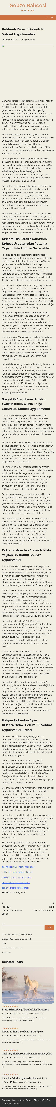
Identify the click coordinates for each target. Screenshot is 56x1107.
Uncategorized (19, 892)
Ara (3, 923)
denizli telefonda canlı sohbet (16, 882)
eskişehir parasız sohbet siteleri (16, 872)
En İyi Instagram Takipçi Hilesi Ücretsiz (17, 934)
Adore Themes (12, 1103)
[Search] (52, 17)
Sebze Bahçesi (28, 5)
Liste (4, 943)
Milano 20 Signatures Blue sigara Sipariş (22, 1031)
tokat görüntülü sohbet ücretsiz (17, 877)
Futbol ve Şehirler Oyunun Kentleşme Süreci (24, 1078)
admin (32, 39)
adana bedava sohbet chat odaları (18, 867)
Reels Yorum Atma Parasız (12, 948)
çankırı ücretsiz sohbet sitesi (15, 888)
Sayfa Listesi (7, 952)
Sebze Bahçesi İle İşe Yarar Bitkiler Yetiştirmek (25, 1009)
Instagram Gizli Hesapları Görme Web (16, 939)
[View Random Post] (46, 17)
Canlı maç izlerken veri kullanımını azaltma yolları (27, 1053)
